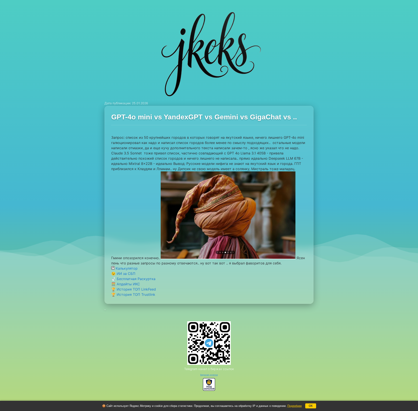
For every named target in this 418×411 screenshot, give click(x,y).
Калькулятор (126, 268)
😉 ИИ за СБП (123, 273)
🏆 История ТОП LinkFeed (133, 289)
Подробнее (294, 406)
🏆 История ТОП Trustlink (133, 294)
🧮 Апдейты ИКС (125, 284)
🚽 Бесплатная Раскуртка (133, 279)
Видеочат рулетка (209, 375)
